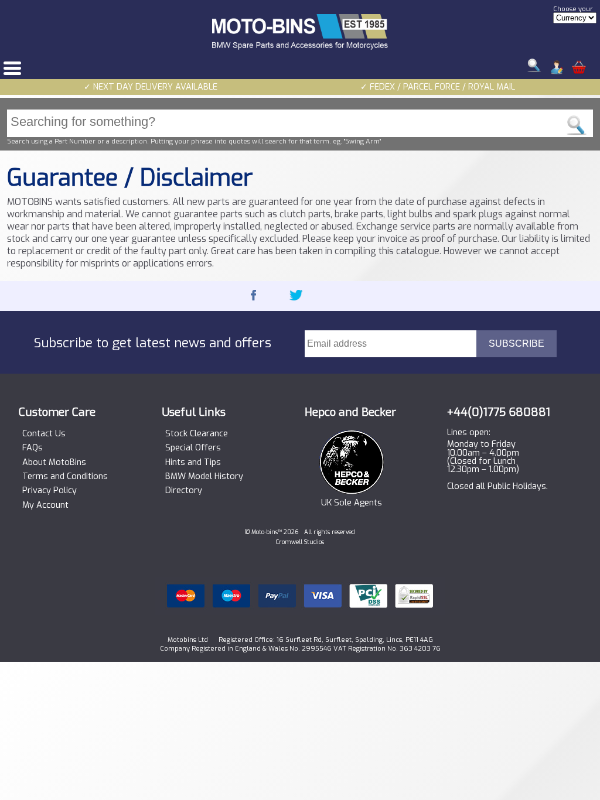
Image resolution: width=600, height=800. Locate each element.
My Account (45, 505)
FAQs (32, 448)
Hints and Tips (193, 462)
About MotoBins (54, 462)
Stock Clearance (196, 434)
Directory (183, 491)
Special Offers (193, 448)
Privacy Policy (49, 491)
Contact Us (44, 434)
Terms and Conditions (65, 476)
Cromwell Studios (300, 542)
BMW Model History (204, 476)
